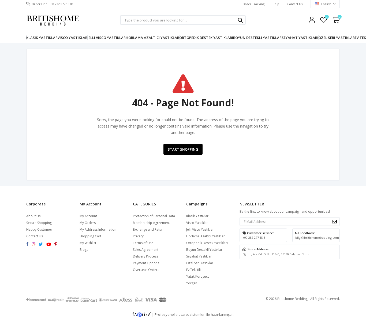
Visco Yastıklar (72, 37)
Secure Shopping (39, 222)
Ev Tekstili (193, 269)
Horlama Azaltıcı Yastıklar (152, 37)
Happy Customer (39, 229)
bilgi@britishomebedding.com (317, 237)
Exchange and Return (149, 229)
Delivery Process (145, 256)
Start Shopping (183, 149)
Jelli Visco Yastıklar (106, 37)
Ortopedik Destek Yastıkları (206, 37)
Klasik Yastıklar (42, 37)
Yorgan (191, 283)
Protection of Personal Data (154, 216)
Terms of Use (143, 243)
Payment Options (146, 263)
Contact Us (294, 4)
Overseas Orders (146, 269)
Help (275, 4)
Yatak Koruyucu (198, 276)
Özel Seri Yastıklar (336, 37)
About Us (33, 216)
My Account (88, 216)
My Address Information (98, 229)
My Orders (88, 222)
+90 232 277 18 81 (254, 237)
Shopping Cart (90, 236)
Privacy (138, 236)
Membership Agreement (151, 222)
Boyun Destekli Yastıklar (257, 37)
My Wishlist (326, 18)
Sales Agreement (145, 249)
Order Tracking (253, 4)
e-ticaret (182, 314)
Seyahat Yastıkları (300, 37)
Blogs (84, 249)
